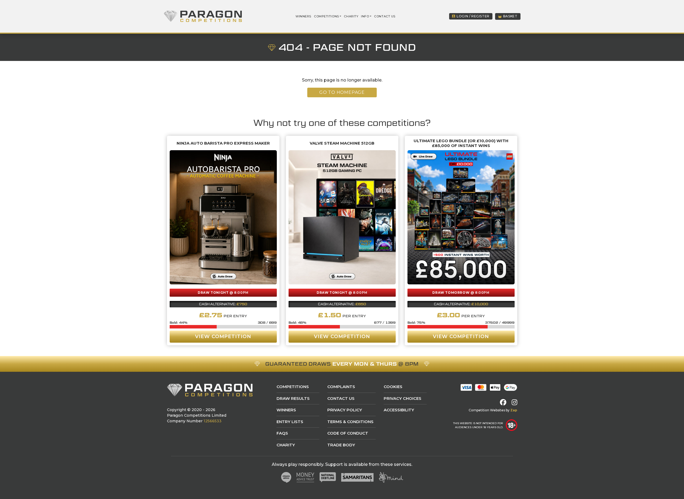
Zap (513, 410)
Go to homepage (342, 92)
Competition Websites (487, 410)
